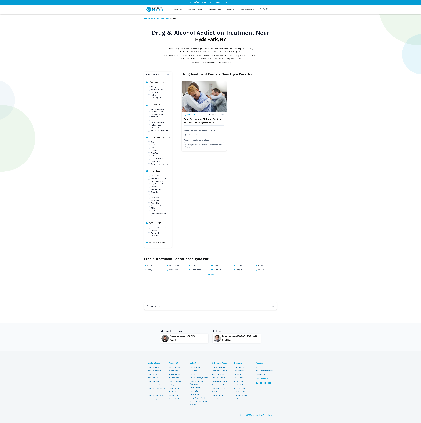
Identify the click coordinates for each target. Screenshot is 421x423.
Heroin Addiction (218, 399)
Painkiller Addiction (218, 378)
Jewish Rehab (239, 381)
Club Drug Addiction (219, 395)
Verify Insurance (261, 374)
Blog (257, 367)
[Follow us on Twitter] (261, 383)
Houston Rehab (174, 378)
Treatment (238, 363)
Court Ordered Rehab (197, 398)
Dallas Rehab (173, 371)
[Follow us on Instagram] (265, 383)
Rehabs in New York (154, 374)
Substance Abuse (219, 363)
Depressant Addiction (219, 371)
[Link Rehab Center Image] (204, 96)
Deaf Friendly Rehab (241, 395)
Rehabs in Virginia (153, 399)
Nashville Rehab (174, 374)
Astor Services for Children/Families (202, 119)
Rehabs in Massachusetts (156, 388)
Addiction (194, 363)
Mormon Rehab (239, 388)
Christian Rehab (239, 385)
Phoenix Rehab (174, 388)
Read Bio (174, 340)
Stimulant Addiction (219, 367)
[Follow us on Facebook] (257, 383)
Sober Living (238, 374)
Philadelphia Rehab (175, 381)
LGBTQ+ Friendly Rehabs (199, 378)
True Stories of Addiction (264, 371)
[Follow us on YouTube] (269, 383)
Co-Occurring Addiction (242, 399)
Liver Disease (195, 387)
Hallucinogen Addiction (220, 381)
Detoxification (239, 367)
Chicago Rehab (174, 399)
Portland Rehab (174, 395)
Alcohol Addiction (218, 374)
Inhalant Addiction (218, 388)
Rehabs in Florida (153, 367)
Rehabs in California (154, 371)
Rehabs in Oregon (153, 392)
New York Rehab (174, 392)
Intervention (194, 391)
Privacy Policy (267, 415)
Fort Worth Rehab (175, 367)
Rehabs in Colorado (154, 385)
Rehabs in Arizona (153, 381)
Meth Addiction (217, 392)
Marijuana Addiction (219, 385)
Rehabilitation (239, 371)
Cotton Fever (195, 374)
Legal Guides (194, 394)
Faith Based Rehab (240, 392)
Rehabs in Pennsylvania (155, 395)
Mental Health (195, 367)
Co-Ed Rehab (239, 378)
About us (259, 363)
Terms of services (256, 415)
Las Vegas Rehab (175, 385)
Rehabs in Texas (152, 378)
